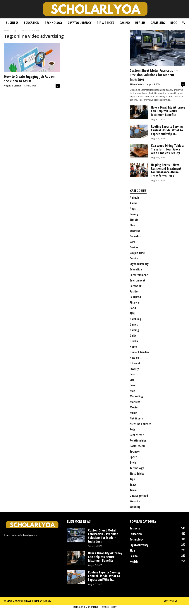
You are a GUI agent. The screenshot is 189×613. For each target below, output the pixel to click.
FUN (132, 313)
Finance (134, 302)
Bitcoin (134, 220)
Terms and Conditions (85, 606)
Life (132, 380)
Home (6, 30)
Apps (133, 209)
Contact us (171, 600)
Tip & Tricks (105, 22)
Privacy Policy (108, 606)
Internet (135, 363)
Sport (133, 457)
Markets (135, 402)
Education (31, 22)
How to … (136, 358)
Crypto (134, 258)
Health (140, 22)
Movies (134, 407)
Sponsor (135, 451)
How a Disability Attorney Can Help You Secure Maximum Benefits (168, 111)
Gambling (158, 22)
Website (135, 501)
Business (12, 22)
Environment (137, 280)
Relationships (138, 440)
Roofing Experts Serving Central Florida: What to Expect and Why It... (167, 130)
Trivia (133, 490)
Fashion (134, 291)
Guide (133, 336)
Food (133, 308)
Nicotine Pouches (140, 424)
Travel (133, 485)
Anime (133, 203)
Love (132, 385)
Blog (173, 22)
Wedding (135, 507)
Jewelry (134, 369)
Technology (53, 22)
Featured (135, 297)
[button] (183, 23)
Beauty (134, 214)
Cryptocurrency (79, 22)
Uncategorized (139, 496)
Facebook (136, 286)
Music (133, 413)
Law (132, 374)
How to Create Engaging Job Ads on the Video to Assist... (29, 78)
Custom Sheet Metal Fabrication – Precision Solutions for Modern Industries (154, 75)
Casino (125, 22)
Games (134, 325)
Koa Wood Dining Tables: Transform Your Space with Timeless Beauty (167, 149)
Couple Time (137, 253)
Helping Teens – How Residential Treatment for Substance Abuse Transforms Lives (166, 170)
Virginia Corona (12, 85)
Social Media (137, 446)
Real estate (137, 435)
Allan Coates (137, 84)
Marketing (136, 396)
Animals (134, 198)
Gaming (134, 330)
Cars (132, 242)
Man (132, 391)
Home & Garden (139, 352)
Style (133, 462)
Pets (132, 429)
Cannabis (135, 236)
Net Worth (136, 418)
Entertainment (139, 275)
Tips (132, 479)
